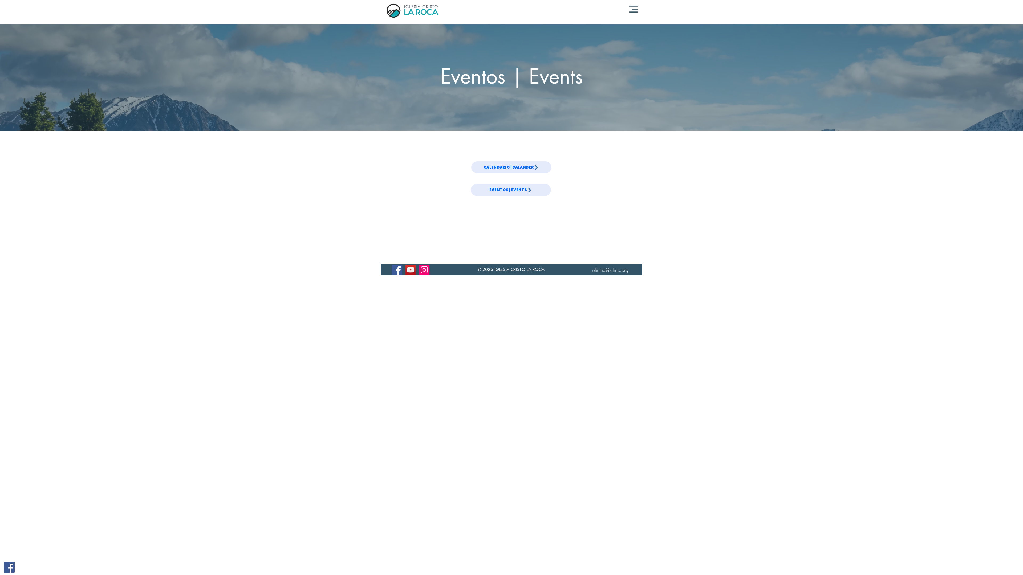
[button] (633, 9)
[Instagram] (424, 270)
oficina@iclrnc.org (610, 270)
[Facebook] (397, 270)
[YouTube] (410, 270)
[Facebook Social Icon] (9, 567)
